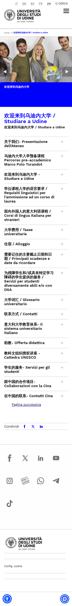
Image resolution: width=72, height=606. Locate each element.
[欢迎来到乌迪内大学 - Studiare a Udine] (62, 174)
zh (49, 3)
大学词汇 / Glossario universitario (22, 302)
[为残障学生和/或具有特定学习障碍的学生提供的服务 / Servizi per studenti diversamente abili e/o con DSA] (62, 273)
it (16, 3)
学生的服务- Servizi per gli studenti (27, 369)
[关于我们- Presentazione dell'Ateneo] (62, 142)
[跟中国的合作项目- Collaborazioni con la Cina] (62, 382)
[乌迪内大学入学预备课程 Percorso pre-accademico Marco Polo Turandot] (62, 156)
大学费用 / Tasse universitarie (18, 232)
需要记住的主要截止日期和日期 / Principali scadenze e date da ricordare (28, 258)
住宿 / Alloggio (17, 244)
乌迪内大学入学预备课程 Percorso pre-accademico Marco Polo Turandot (27, 160)
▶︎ (67, 71)
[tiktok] (9, 506)
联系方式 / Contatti (20, 314)
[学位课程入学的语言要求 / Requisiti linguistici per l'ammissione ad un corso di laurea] (62, 189)
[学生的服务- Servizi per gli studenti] (62, 367)
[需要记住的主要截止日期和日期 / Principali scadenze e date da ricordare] (62, 254)
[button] (7, 598)
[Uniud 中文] (22, 15)
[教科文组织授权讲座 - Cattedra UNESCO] (62, 353)
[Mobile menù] (66, 11)
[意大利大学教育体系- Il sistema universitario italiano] (62, 324)
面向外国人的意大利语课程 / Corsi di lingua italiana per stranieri (27, 215)
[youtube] (56, 461)
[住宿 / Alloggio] (62, 244)
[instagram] (9, 484)
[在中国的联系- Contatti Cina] (62, 396)
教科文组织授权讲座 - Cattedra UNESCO (22, 355)
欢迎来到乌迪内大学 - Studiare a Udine (22, 176)
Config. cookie (13, 566)
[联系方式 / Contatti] (62, 314)
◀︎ (5, 71)
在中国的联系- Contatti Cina (28, 396)
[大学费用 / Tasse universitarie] (62, 230)
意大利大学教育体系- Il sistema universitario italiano (23, 328)
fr (40, 3)
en (24, 3)
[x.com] (25, 461)
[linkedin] (40, 461)
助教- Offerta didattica (24, 343)
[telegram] (56, 484)
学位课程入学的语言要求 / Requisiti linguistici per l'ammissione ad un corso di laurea (29, 195)
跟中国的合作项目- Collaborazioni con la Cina (27, 384)
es (32, 3)
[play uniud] (25, 484)
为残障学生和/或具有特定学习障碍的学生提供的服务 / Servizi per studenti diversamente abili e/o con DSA (29, 281)
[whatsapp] (40, 484)
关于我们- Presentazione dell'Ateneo (26, 144)
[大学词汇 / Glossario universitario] (62, 300)
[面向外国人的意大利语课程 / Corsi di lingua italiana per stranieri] (62, 211)
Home (6, 33)
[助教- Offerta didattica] (62, 343)
